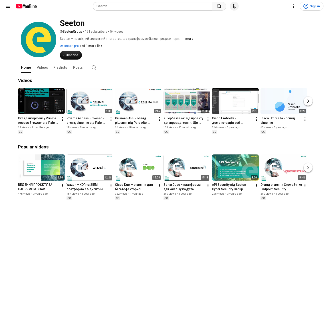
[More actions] (62, 119)
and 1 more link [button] (91, 46)
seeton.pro (71, 46)
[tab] (26, 67)
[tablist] (163, 67)
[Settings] (293, 6)
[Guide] (8, 6)
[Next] (308, 101)
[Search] (219, 6)
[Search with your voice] (234, 6)
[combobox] (154, 6)
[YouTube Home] (26, 6)
